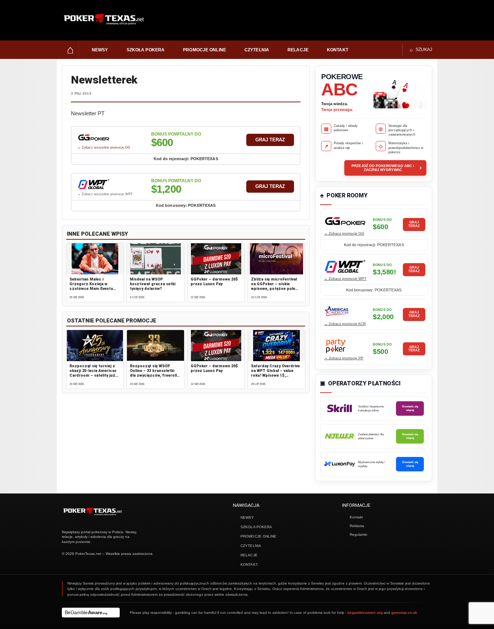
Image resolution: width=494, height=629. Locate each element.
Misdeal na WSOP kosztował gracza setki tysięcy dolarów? (152, 284)
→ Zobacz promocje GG (344, 233)
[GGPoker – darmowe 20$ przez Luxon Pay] (216, 258)
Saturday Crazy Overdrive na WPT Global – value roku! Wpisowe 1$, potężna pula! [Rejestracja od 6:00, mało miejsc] (276, 376)
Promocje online (204, 49)
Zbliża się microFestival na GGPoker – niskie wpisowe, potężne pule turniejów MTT (274, 286)
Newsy (100, 49)
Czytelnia (256, 49)
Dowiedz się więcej (410, 408)
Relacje (298, 49)
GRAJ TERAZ (270, 139)
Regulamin (358, 534)
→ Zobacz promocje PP (343, 358)
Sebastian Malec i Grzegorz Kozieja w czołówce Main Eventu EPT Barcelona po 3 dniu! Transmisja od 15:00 (93, 289)
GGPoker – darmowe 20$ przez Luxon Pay (214, 281)
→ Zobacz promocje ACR (345, 324)
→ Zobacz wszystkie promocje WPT (105, 194)
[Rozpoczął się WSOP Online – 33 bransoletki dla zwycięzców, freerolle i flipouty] (155, 345)
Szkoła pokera (146, 49)
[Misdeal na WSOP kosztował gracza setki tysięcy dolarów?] (155, 258)
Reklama (357, 526)
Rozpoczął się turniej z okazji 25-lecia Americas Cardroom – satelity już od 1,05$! (92, 373)
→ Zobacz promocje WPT (345, 279)
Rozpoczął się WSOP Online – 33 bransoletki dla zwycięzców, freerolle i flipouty (154, 373)
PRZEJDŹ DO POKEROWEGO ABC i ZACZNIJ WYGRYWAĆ (387, 168)
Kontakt (337, 49)
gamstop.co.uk (404, 613)
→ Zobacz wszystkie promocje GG (103, 147)
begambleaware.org (365, 613)
